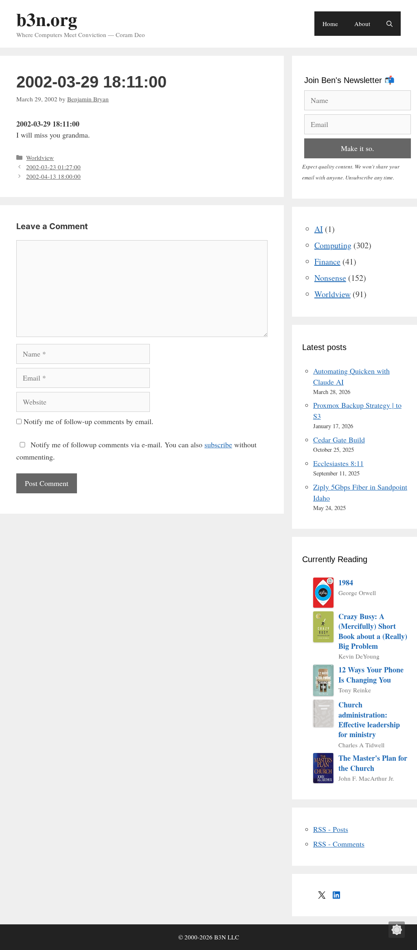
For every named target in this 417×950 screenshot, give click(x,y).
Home (330, 24)
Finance (327, 261)
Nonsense (330, 277)
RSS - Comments (338, 844)
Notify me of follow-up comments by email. (89, 421)
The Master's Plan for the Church (372, 763)
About (362, 24)
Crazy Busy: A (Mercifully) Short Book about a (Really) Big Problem (372, 631)
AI (318, 228)
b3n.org (46, 19)
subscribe (218, 444)
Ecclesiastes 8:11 (338, 463)
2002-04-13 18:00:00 (53, 176)
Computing (332, 245)
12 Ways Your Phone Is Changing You (371, 675)
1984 (345, 582)
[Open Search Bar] (389, 23)
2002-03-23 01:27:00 (53, 167)
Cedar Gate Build (339, 439)
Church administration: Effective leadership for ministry (369, 719)
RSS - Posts (330, 829)
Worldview (40, 157)
